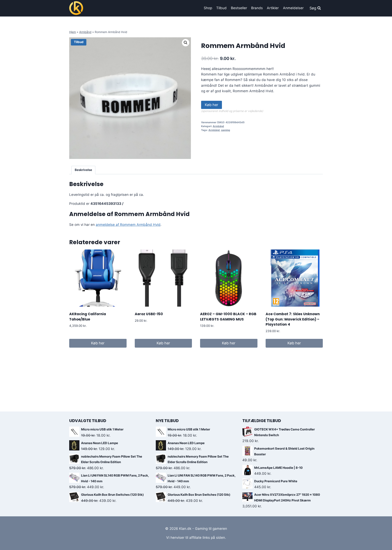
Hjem (72, 32)
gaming (225, 130)
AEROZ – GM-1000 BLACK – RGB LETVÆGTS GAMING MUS (228, 317)
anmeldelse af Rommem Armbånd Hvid (128, 225)
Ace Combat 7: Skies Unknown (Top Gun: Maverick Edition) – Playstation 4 (293, 319)
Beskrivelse (83, 170)
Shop (208, 8)
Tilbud (221, 8)
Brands (257, 8)
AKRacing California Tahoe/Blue (87, 317)
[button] (185, 42)
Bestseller (239, 8)
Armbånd (85, 32)
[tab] (83, 170)
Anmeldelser (293, 8)
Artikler (273, 8)
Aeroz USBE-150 (149, 314)
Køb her (211, 105)
